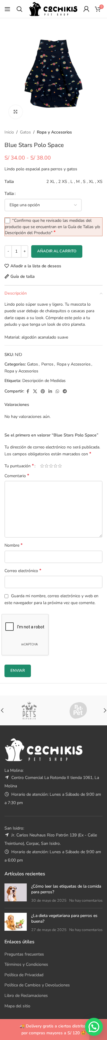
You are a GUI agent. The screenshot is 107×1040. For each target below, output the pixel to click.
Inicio (9, 132)
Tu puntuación (19, 465)
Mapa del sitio (17, 1006)
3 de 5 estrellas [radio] (51, 466)
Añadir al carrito (56, 251)
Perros (47, 364)
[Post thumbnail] (15, 893)
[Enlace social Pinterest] (43, 391)
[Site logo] (53, 8)
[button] (94, 1027)
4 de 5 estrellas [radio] (55, 466)
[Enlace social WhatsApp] (57, 391)
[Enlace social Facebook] (27, 391)
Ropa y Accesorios (54, 132)
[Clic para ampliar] (15, 112)
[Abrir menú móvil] (7, 9)
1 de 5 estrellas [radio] (42, 466)
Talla (9, 193)
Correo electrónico (22, 571)
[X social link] (35, 391)
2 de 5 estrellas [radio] (46, 466)
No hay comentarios (86, 900)
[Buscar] (19, 9)
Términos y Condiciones (26, 964)
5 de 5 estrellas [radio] (60, 466)
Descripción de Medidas (44, 380)
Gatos (25, 132)
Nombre (13, 545)
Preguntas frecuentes (24, 954)
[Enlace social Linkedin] (50, 391)
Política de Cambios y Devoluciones (37, 985)
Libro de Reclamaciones (26, 995)
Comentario (16, 476)
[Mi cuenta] (86, 9)
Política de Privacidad (23, 975)
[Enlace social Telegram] (65, 391)
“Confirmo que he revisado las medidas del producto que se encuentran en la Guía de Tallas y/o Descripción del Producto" (52, 227)
